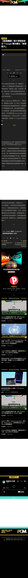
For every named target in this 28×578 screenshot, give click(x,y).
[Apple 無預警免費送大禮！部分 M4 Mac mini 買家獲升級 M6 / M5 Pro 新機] (14, 307)
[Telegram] (14, 72)
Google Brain (18, 231)
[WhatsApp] (10, 72)
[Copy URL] (17, 72)
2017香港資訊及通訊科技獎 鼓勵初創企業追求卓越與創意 (21, 244)
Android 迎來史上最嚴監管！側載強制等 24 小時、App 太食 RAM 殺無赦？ (13, 351)
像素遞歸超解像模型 (8, 233)
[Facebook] (7, 72)
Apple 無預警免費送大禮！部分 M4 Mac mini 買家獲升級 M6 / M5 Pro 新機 (13, 317)
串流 (2, 362)
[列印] (20, 72)
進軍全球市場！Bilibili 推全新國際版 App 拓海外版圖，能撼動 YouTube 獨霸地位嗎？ (13, 359)
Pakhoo (8, 69)
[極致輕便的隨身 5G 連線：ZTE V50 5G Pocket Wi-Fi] (14, 379)
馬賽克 (12, 231)
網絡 (2, 392)
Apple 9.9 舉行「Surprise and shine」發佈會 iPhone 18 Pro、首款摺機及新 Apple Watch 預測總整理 (13, 341)
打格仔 (15, 233)
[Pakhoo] (14, 280)
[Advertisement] (14, 20)
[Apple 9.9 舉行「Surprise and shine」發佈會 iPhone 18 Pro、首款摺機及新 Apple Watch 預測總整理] (14, 331)
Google (8, 231)
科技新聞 (4, 38)
